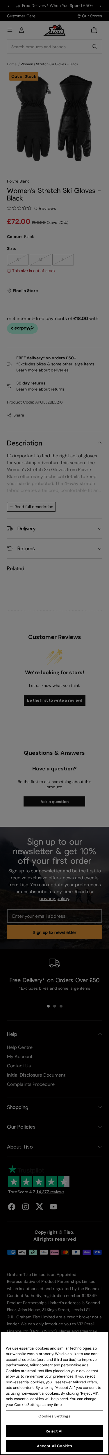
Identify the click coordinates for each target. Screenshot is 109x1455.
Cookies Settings (54, 1416)
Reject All (54, 1431)
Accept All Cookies (54, 1445)
